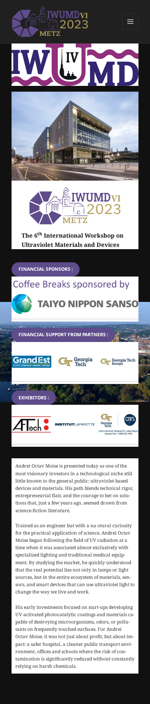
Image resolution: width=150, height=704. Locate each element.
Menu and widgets (130, 29)
